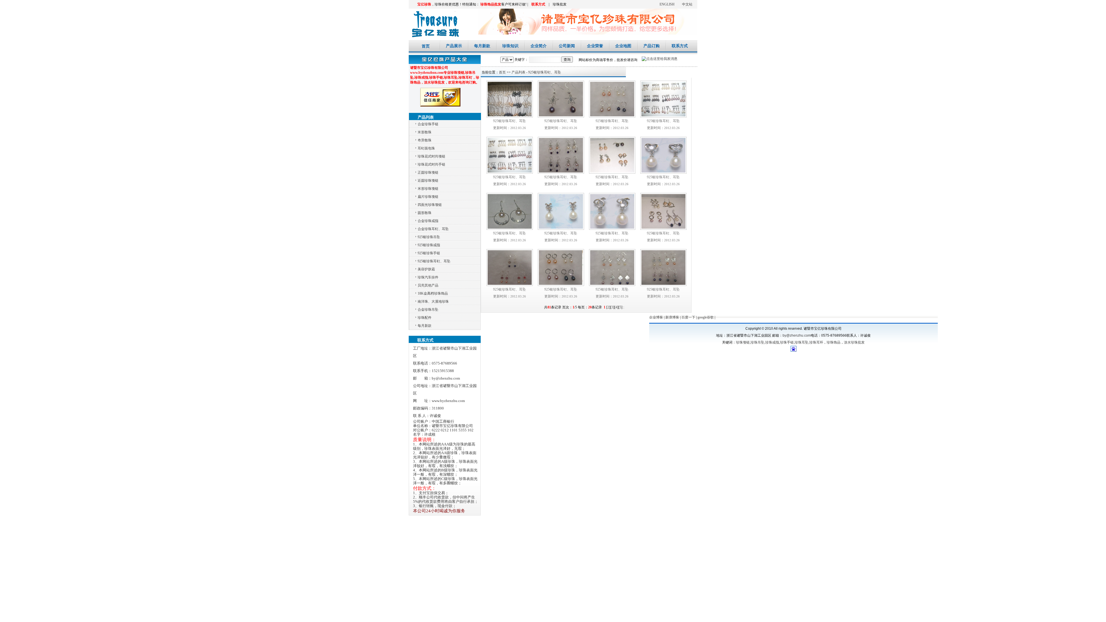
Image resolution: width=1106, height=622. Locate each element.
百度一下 (688, 317)
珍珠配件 (424, 318)
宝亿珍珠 (424, 4)
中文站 (687, 4)
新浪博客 (672, 317)
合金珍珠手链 (428, 124)
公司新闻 (567, 46)
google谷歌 (706, 317)
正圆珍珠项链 (428, 172)
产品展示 (454, 46)
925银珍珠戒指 (429, 245)
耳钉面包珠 (426, 148)
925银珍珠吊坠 (429, 237)
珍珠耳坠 (801, 342)
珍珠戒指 (772, 342)
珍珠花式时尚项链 (431, 156)
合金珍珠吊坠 (428, 310)
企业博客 (656, 317)
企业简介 (539, 46)
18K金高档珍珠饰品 (433, 293)
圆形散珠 (424, 213)
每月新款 (482, 46)
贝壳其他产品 (428, 285)
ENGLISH (667, 4)
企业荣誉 (595, 46)
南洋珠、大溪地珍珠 (433, 301)
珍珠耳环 (816, 342)
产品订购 (651, 46)
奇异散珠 (424, 140)
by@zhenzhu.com (797, 335)
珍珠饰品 (833, 342)
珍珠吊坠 (757, 342)
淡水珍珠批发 (854, 342)
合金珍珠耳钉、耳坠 (433, 229)
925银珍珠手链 (429, 253)
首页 (426, 46)
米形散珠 (424, 132)
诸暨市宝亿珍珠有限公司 (434, 23)
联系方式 (538, 4)
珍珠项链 (743, 342)
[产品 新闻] (507, 60)
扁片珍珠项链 (428, 197)
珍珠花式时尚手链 (431, 164)
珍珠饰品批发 (490, 4)
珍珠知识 (510, 46)
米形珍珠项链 (428, 189)
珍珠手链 (787, 342)
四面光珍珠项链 (430, 205)
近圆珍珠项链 (428, 181)
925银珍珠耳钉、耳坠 (434, 261)
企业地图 (623, 46)
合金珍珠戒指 (428, 221)
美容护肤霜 (426, 269)
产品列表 (518, 72)
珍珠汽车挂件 (428, 277)
